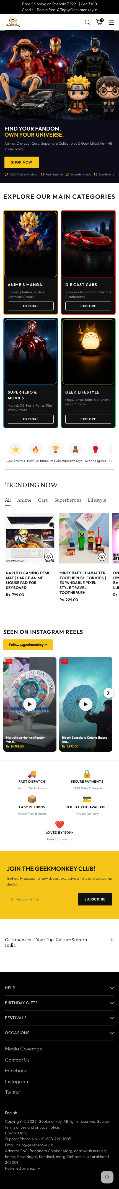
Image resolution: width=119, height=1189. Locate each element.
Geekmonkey (49, 1121)
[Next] (108, 693)
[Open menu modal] (111, 22)
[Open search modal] (87, 22)
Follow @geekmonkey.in (28, 644)
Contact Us (17, 1060)
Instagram (16, 1081)
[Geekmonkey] (13, 22)
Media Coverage (23, 1048)
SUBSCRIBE (95, 899)
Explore (31, 306)
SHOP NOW (21, 162)
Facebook (16, 1070)
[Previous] (6, 693)
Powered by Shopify (22, 1168)
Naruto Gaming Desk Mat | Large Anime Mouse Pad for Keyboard (28, 580)
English (11, 1112)
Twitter (12, 1092)
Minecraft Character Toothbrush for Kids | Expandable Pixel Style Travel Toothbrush (83, 582)
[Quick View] (48, 556)
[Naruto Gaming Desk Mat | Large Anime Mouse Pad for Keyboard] (30, 538)
